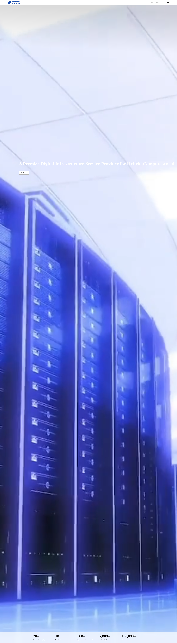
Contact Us (158, 2)
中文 (152, 2)
